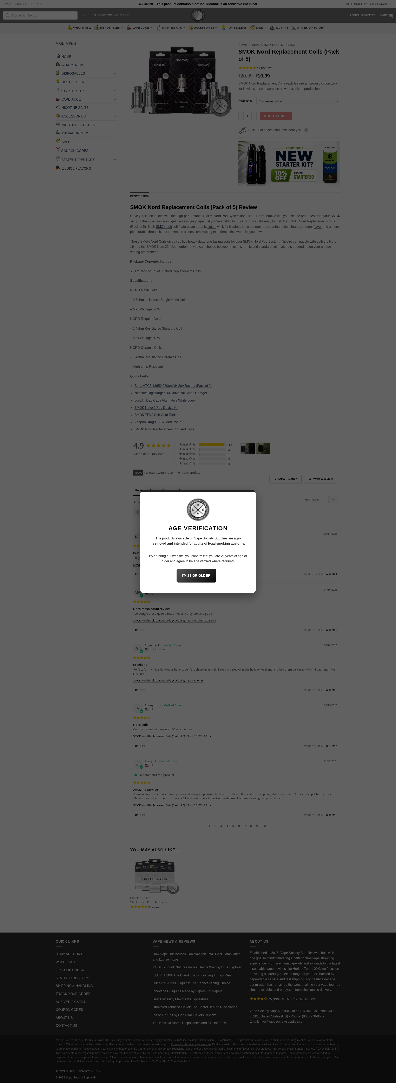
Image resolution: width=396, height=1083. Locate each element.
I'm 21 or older (196, 575)
